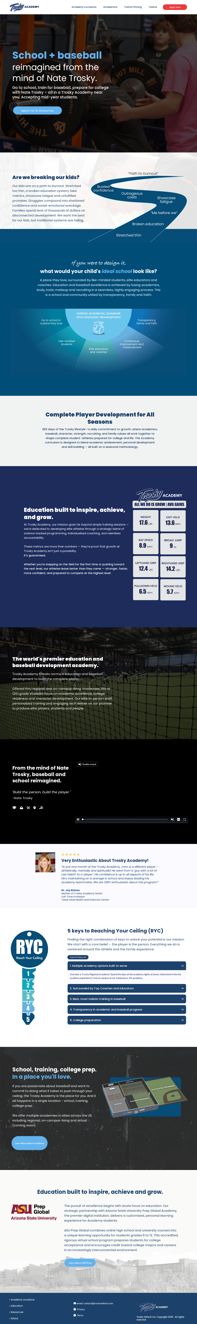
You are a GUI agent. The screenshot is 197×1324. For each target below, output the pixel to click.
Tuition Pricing (133, 7)
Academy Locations (84, 7)
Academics (110, 7)
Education (17, 1306)
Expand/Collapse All (78, 957)
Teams (153, 7)
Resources (17, 1312)
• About (13, 1318)
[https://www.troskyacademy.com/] (24, 7)
